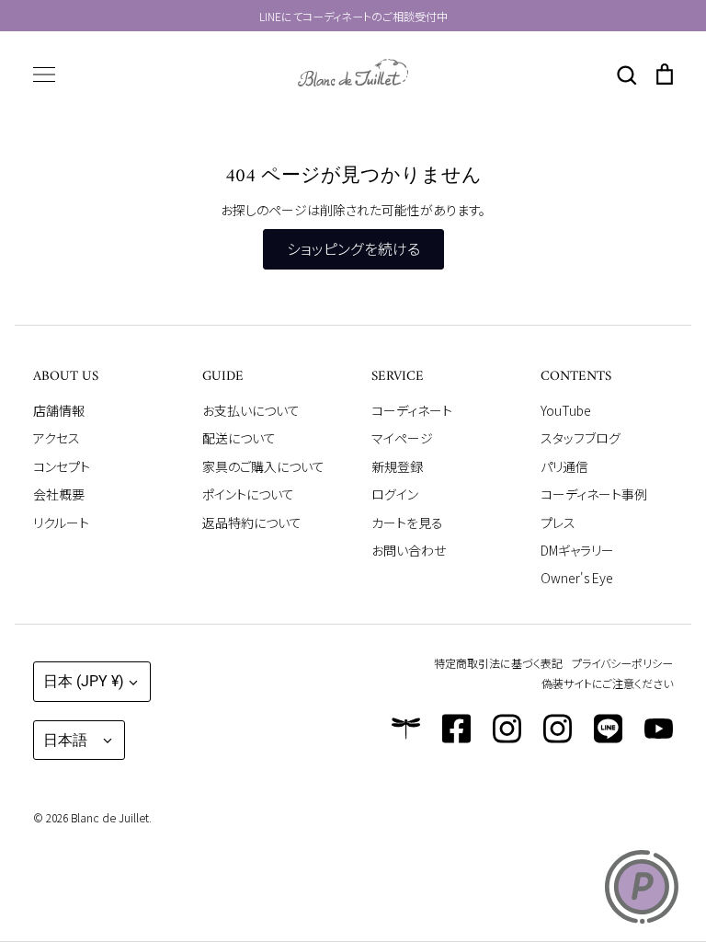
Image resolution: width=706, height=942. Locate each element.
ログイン (394, 494)
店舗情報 (59, 410)
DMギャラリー (577, 550)
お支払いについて (251, 410)
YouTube (566, 410)
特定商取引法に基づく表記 (498, 663)
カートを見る (407, 522)
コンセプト (61, 466)
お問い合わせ (408, 550)
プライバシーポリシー (622, 663)
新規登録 (397, 466)
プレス (558, 522)
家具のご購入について (263, 466)
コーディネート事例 (594, 494)
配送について (239, 438)
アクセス (56, 438)
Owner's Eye (577, 578)
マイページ (402, 438)
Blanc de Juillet (110, 817)
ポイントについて (248, 494)
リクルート (61, 522)
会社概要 (59, 494)
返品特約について (252, 522)
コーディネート (411, 410)
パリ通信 (564, 466)
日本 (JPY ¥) (83, 681)
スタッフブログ (581, 438)
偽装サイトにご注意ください (607, 683)
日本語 (65, 740)
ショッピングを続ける (353, 248)
